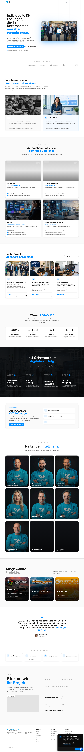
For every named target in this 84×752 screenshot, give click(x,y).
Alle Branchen (54, 731)
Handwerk (53, 737)
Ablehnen (70, 748)
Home (36, 2)
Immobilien (53, 735)
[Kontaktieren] (25, 483)
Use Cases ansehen (31, 46)
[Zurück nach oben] (12, 2)
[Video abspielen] (59, 31)
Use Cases (47, 2)
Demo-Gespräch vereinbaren (14, 46)
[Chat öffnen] (81, 749)
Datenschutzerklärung (67, 744)
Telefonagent (65, 2)
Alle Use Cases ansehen (70, 256)
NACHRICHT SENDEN (52, 697)
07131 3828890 (66, 706)
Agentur (52, 2)
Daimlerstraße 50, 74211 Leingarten (54, 710)
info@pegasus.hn (49, 706)
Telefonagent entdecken (15, 424)
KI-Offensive (58, 2)
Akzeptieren (78, 748)
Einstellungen (62, 748)
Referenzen (41, 2)
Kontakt (37, 741)
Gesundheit (53, 733)
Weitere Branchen (54, 739)
